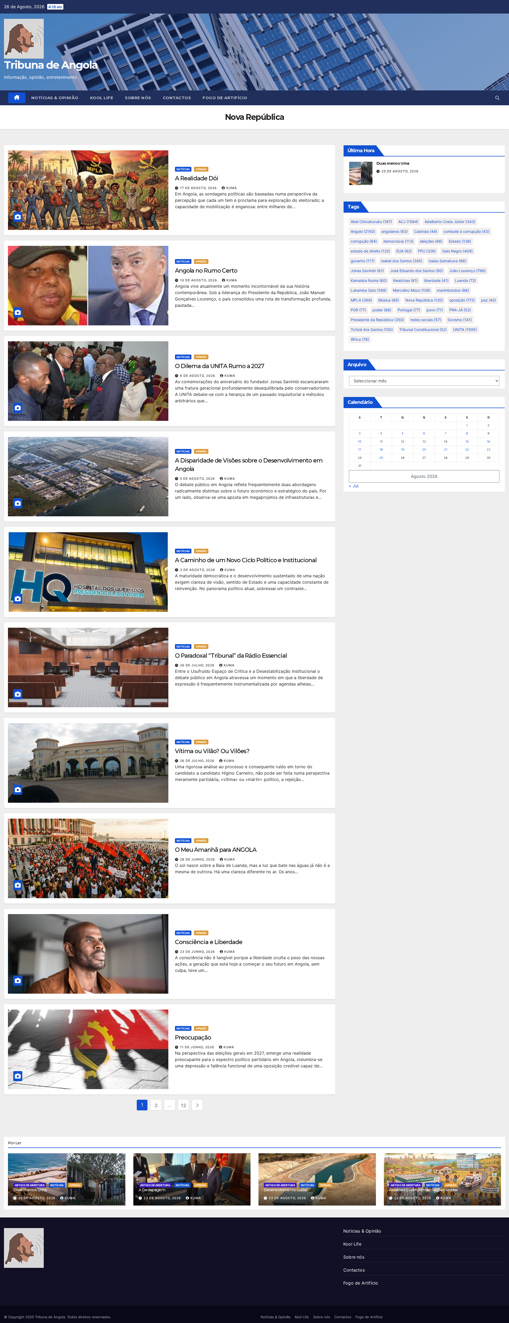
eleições (431, 241)
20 (424, 449)
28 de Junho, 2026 (198, 859)
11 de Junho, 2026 (197, 1047)
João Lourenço (467, 270)
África (360, 339)
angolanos (394, 231)
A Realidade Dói (196, 178)
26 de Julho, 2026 (198, 665)
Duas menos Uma (392, 163)
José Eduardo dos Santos (416, 270)
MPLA (361, 300)
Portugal (409, 310)
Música (388, 300)
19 (402, 449)
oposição (462, 300)
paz (488, 300)
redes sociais (425, 319)
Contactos (177, 97)
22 (467, 449)
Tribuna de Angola (51, 64)
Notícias (183, 169)
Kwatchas (405, 280)
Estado (460, 241)
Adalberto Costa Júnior (450, 221)
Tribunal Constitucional (423, 329)
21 (445, 449)
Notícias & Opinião (54, 97)
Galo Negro (457, 251)
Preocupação (193, 1037)
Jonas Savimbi (367, 270)
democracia (398, 241)
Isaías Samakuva (447, 261)
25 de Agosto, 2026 (400, 171)
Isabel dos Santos (401, 261)
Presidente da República (377, 319)
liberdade (436, 280)
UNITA (465, 329)
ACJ (408, 221)
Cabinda (425, 231)
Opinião (201, 169)
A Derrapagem (152, 1189)
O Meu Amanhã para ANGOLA (215, 849)
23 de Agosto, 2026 (163, 1198)
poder (381, 310)
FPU (427, 251)
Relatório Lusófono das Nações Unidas (423, 1189)
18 (381, 449)
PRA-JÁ (460, 310)
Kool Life (101, 97)
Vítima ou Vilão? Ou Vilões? (212, 751)
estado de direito (370, 251)
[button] (497, 98)
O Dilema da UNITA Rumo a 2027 (219, 366)
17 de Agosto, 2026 (199, 188)
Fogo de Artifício (225, 97)
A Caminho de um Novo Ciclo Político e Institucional (246, 560)
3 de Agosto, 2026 (198, 570)
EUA (404, 251)
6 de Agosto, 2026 (198, 376)
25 (381, 458)
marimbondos (453, 290)
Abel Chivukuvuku (371, 221)
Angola (363, 231)
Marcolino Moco (412, 290)
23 (488, 449)
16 (488, 441)
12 (183, 1105)
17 (359, 449)
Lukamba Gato (369, 290)
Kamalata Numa (369, 280)
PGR (358, 310)
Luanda (465, 280)
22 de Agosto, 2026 (413, 1198)
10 (359, 441)
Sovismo (459, 319)
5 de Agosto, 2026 (198, 479)
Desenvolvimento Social (285, 1189)
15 (467, 441)
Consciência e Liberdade (208, 942)
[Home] (16, 98)
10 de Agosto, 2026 (199, 280)
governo (363, 261)
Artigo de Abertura (30, 1185)
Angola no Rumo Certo (206, 270)
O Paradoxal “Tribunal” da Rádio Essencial (231, 655)
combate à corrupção (466, 231)
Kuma (231, 188)
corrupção (364, 241)
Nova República (424, 300)
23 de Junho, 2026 (198, 952)
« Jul (353, 485)
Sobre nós (138, 97)
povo (435, 310)
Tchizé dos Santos (372, 329)
